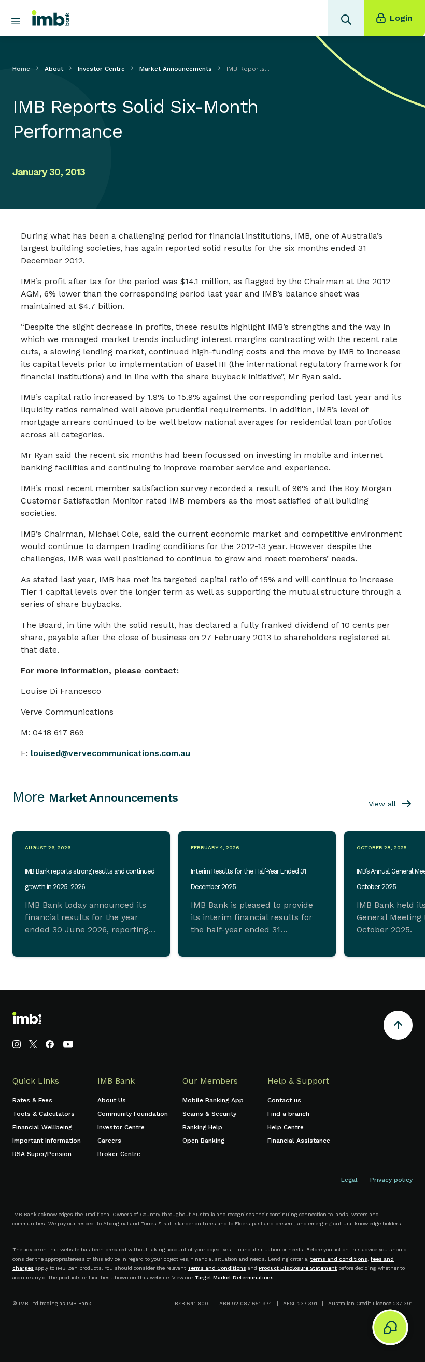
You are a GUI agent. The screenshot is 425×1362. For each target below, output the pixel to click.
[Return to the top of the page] (398, 1027)
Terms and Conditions (217, 1268)
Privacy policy (391, 1179)
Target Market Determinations (234, 1277)
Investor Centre (101, 68)
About (54, 68)
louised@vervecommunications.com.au (110, 753)
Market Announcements (175, 68)
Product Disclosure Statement (298, 1268)
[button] (388, 1325)
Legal (349, 1179)
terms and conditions (338, 1259)
